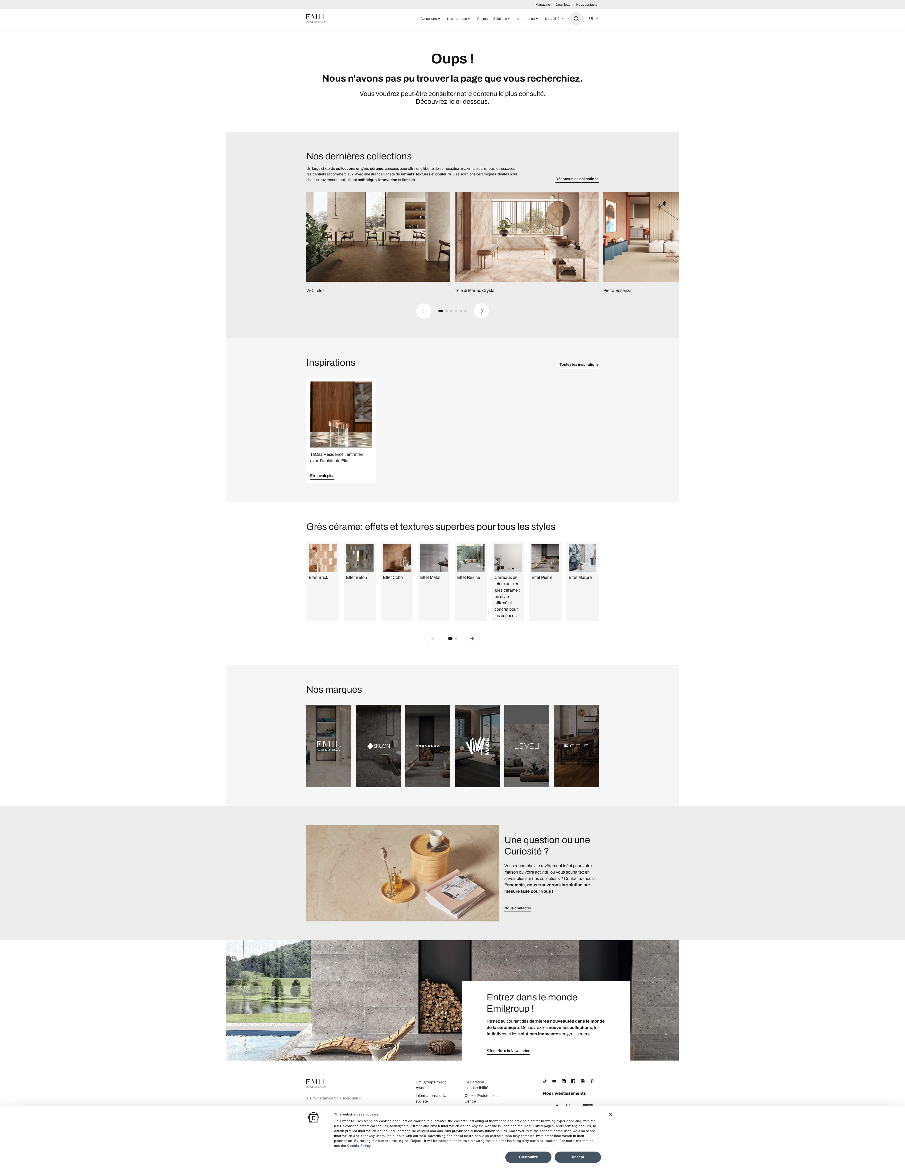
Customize (528, 1157)
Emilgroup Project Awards (431, 1085)
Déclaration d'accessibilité (476, 1085)
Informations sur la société (431, 1098)
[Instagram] (582, 1081)
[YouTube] (554, 1081)
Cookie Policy (359, 1146)
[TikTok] (545, 1081)
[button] (440, 311)
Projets (482, 19)
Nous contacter (587, 4)
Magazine (542, 4)
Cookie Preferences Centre (481, 1098)
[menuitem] (430, 19)
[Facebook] (573, 1081)
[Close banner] (610, 1114)
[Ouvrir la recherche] (576, 18)
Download (563, 4)
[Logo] (316, 18)
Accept (578, 1157)
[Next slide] (481, 311)
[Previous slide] (424, 311)
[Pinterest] (592, 1081)
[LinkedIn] (564, 1081)
